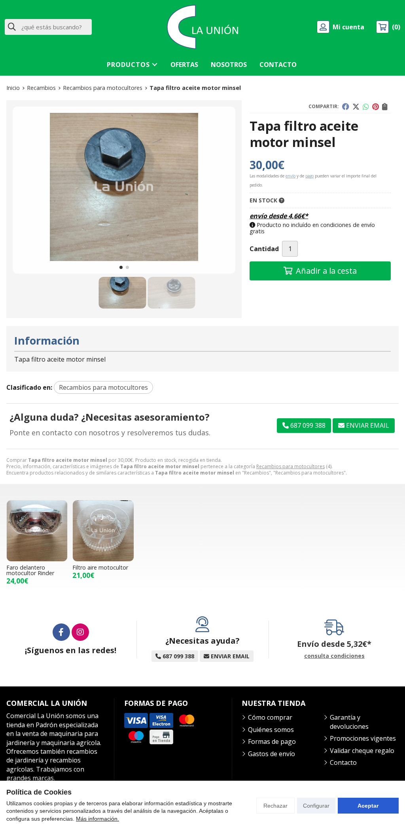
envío (290, 176)
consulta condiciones (334, 656)
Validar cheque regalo (362, 750)
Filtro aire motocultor (100, 567)
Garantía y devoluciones (349, 721)
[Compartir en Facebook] (345, 107)
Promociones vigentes (363, 738)
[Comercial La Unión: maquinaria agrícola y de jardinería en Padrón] (202, 27)
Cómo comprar (270, 717)
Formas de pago (272, 741)
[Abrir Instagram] (80, 632)
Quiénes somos (271, 729)
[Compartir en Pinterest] (375, 107)
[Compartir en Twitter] (356, 107)
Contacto (343, 762)
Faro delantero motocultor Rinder (30, 570)
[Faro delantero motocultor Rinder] (37, 530)
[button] (121, 267)
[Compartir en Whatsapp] (366, 107)
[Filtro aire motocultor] (103, 530)
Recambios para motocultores (290, 466)
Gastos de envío (271, 753)
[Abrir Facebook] (61, 632)
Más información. (97, 819)
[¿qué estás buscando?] (48, 27)
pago (309, 176)
